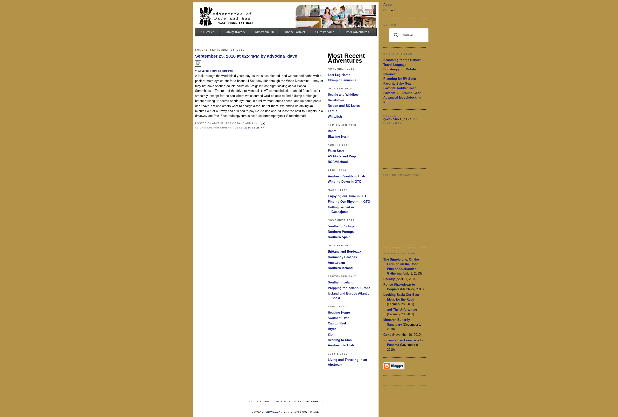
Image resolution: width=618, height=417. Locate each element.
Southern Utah (338, 318)
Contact (389, 10)
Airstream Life (265, 32)
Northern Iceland (340, 268)
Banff (332, 131)
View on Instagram (222, 70)
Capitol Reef (337, 323)
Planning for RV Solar (399, 79)
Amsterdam (336, 262)
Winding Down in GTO (344, 181)
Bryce (332, 329)
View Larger (202, 70)
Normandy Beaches (342, 257)
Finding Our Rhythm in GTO (349, 201)
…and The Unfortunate (400, 309)
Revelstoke (336, 100)
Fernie (332, 111)
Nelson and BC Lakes (344, 106)
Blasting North (338, 136)
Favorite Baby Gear (397, 83)
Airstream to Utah (341, 345)
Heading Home (339, 312)
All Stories (207, 32)
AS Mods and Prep (342, 156)
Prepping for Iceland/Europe (349, 288)
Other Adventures (356, 32)
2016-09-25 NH (254, 127)
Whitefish (335, 116)
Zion (331, 334)
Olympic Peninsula (342, 80)
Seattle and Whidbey (343, 94)
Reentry (389, 279)
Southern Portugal (341, 226)
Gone (387, 334)
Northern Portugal (341, 232)
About (387, 5)
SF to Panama (324, 32)
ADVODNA (273, 411)
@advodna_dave (397, 119)
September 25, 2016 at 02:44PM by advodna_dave (246, 56)
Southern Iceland (340, 282)
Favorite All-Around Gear (402, 93)
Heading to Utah (340, 340)
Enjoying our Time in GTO (347, 196)
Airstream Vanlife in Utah (346, 176)
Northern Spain (339, 237)
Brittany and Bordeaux (344, 251)
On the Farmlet (295, 32)
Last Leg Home (339, 75)
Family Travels (235, 32)
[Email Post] (262, 123)
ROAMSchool (338, 162)
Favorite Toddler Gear (399, 88)
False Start (336, 151)
